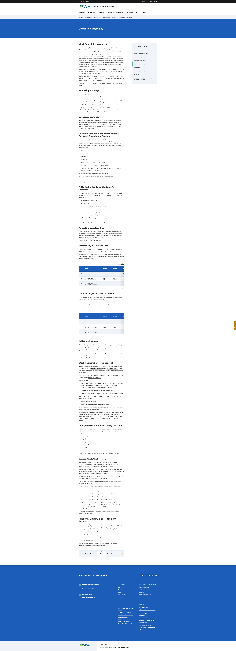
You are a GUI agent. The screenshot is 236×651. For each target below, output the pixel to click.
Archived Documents (123, 635)
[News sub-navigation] (139, 12)
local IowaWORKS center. (92, 409)
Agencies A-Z (144, 1)
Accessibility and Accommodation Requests (147, 628)
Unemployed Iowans (144, 587)
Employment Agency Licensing (146, 620)
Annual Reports (122, 594)
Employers (141, 592)
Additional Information (140, 71)
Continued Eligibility (139, 64)
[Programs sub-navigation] (113, 12)
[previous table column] (119, 263)
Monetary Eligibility (139, 57)
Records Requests (143, 607)
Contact (120, 589)
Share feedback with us (88, 597)
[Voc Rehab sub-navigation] (133, 12)
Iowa (93, 377)
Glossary (136, 74)
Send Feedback (103, 644)
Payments (137, 67)
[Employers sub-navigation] (105, 12)
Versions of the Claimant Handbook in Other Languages (144, 78)
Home (81, 17)
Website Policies (143, 622)
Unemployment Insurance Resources (102, 17)
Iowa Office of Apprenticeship (125, 614)
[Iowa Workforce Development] (85, 6)
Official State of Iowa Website (85, 1)
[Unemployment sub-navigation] (96, 12)
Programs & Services (153, 1)
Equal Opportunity (143, 617)
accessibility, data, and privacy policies (121, 647)
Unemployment (88, 17)
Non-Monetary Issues (140, 60)
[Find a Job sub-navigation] (85, 12)
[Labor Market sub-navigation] (124, 12)
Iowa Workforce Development (103, 6)
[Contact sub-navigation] (147, 12)
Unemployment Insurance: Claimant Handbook (122, 17)
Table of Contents (142, 46)
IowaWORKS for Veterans (124, 618)
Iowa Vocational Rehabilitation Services (125, 609)
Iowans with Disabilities (145, 594)
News (119, 592)
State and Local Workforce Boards (126, 623)
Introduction (137, 50)
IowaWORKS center (96, 368)
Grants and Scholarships (124, 621)
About (119, 587)
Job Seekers (142, 589)
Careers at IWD (121, 597)
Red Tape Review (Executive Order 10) (147, 610)
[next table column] (122, 263)
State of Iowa (144, 625)
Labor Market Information (124, 612)
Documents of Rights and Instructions (145, 614)
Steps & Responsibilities (141, 53)
